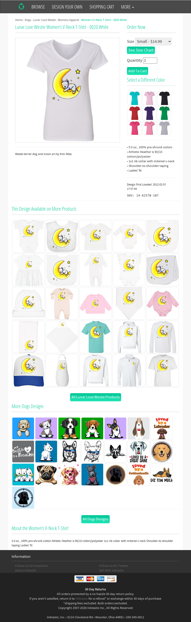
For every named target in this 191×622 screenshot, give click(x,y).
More (126, 7)
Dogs (28, 20)
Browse (38, 7)
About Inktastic (25, 570)
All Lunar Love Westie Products (96, 397)
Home (19, 20)
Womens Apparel (68, 20)
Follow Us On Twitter (113, 566)
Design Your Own (67, 7)
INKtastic (81, 599)
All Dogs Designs (95, 519)
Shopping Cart (101, 7)
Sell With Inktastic (111, 570)
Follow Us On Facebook (31, 566)
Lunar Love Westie (44, 20)
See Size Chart (140, 50)
